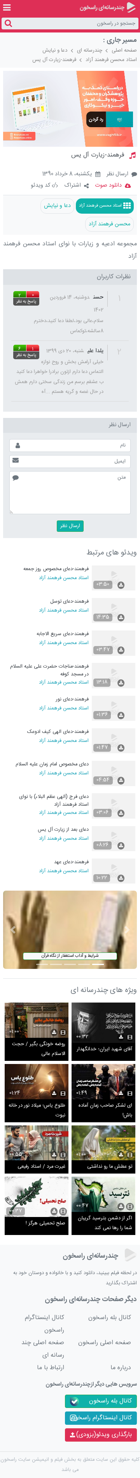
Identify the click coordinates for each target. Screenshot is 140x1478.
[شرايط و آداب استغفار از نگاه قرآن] (70, 930)
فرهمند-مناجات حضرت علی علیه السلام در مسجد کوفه (49, 670)
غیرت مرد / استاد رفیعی (41, 1167)
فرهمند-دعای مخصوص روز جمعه (56, 569)
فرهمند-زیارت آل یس (54, 60)
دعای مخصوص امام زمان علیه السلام (52, 764)
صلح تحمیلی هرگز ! (45, 1223)
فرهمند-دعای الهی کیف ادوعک (58, 732)
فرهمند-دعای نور (72, 699)
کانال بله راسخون (109, 1317)
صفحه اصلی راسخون (104, 1343)
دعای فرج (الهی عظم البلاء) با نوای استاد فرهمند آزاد (54, 800)
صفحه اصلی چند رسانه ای (42, 1349)
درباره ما (120, 1368)
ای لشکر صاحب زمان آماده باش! (105, 1111)
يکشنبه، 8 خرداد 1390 (67, 174)
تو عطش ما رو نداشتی (109, 1167)
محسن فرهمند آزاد (109, 224)
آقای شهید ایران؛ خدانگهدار (104, 1049)
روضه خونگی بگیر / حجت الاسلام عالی (38, 1049)
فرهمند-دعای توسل (69, 601)
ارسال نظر (117, 174)
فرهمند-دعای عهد (71, 862)
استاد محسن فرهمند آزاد (111, 60)
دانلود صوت (108, 185)
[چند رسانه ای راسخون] (107, 7)
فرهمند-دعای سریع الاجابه (63, 634)
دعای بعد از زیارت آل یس (63, 830)
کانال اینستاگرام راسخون (44, 1324)
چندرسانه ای (89, 50)
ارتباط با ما (50, 1368)
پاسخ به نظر (26, 301)
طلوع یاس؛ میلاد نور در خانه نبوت (37, 1111)
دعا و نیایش (55, 50)
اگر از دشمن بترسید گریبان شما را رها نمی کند (105, 1223)
